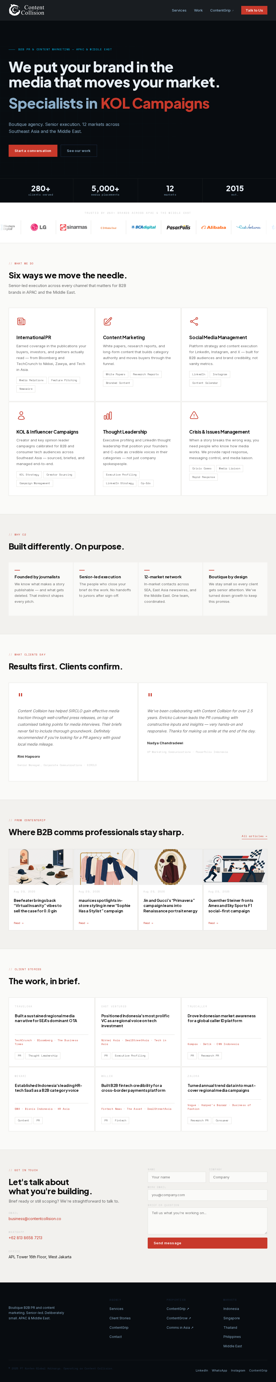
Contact (115, 1337)
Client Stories (120, 1318)
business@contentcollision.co (35, 1218)
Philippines (232, 1337)
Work (198, 10)
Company (215, 1169)
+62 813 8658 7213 (25, 1237)
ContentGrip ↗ (178, 1309)
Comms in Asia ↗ (180, 1328)
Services (179, 10)
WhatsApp (219, 1370)
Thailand (230, 1328)
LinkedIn (202, 1370)
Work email (157, 1187)
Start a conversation (33, 150)
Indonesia (231, 1309)
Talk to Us (254, 10)
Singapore (231, 1318)
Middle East (232, 1346)
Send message (167, 1243)
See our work (79, 150)
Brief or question (163, 1205)
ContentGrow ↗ (179, 1318)
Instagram (238, 1370)
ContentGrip (220, 10)
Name (151, 1169)
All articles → (254, 836)
